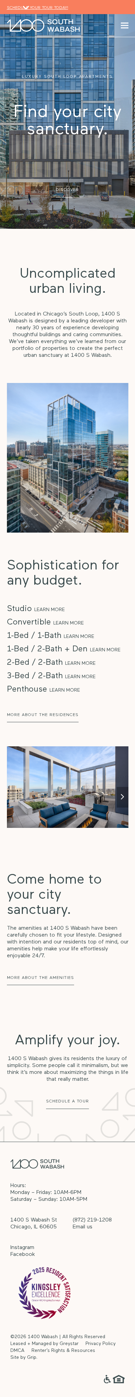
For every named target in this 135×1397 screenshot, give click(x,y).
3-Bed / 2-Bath (51, 676)
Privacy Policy (101, 1343)
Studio (36, 609)
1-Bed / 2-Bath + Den (63, 649)
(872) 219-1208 (92, 1220)
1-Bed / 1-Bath (50, 636)
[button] (124, 26)
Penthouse (43, 689)
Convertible (45, 622)
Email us (82, 1227)
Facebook (22, 1254)
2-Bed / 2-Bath (51, 663)
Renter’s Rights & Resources (63, 1350)
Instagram (22, 1247)
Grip (31, 1357)
